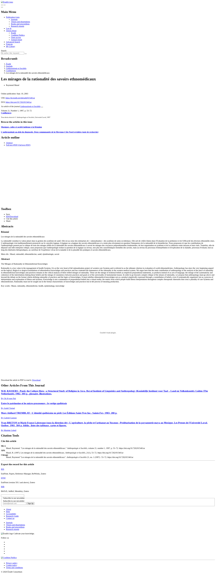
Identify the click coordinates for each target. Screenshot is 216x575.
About (13, 31)
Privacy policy (11, 563)
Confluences (11, 71)
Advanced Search (13, 42)
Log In (8, 28)
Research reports (17, 26)
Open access (16, 37)
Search (3, 51)
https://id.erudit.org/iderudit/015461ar (20, 98)
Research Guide (12, 516)
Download (36, 380)
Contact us (10, 518)
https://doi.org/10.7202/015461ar (19, 102)
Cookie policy (11, 565)
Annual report (16, 40)
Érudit (13, 33)
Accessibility (11, 514)
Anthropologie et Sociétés (16, 68)
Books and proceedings (20, 24)
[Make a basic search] (26, 53)
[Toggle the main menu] (2, 7)
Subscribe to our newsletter (13, 501)
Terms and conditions (14, 568)
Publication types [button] (13, 17)
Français (9, 44)
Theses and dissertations (20, 22)
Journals (14, 19)
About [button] (8, 31)
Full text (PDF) (12, 145)
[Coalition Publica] (9, 558)
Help (8, 512)
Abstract (9, 143)
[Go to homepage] (7, 2)
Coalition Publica (18, 35)
